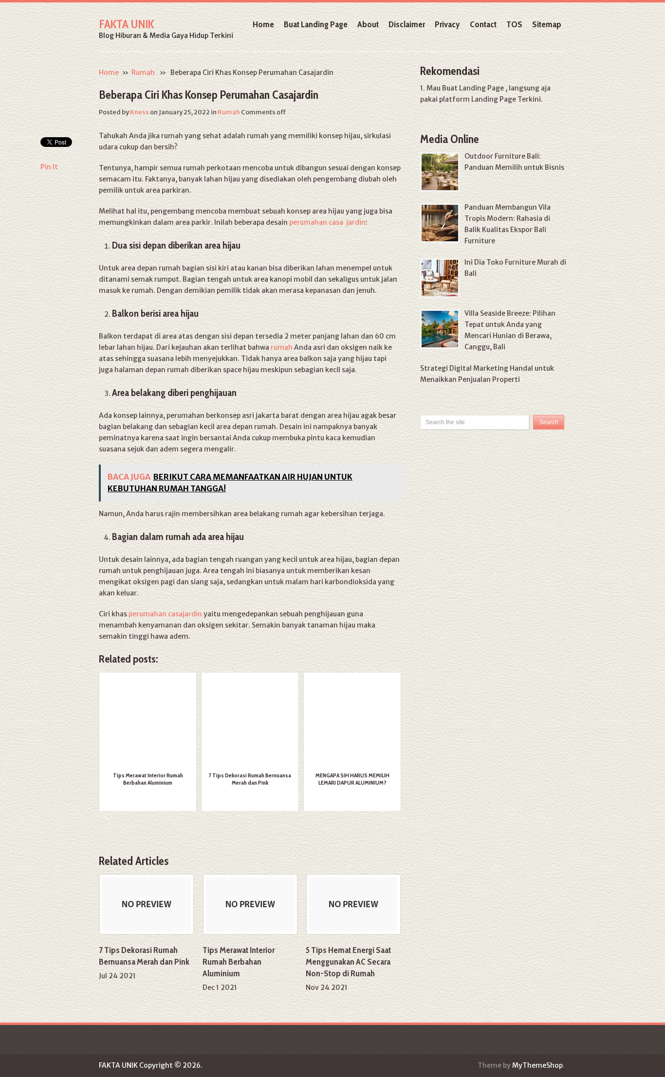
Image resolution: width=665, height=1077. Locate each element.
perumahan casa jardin (327, 222)
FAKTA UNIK (126, 24)
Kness (139, 112)
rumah (282, 347)
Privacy (447, 24)
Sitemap (546, 24)
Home (263, 24)
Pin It (49, 166)
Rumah (143, 72)
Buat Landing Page (316, 24)
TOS (514, 24)
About (368, 24)
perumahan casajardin (165, 614)
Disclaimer (406, 24)
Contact (483, 24)
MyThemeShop (537, 1065)
